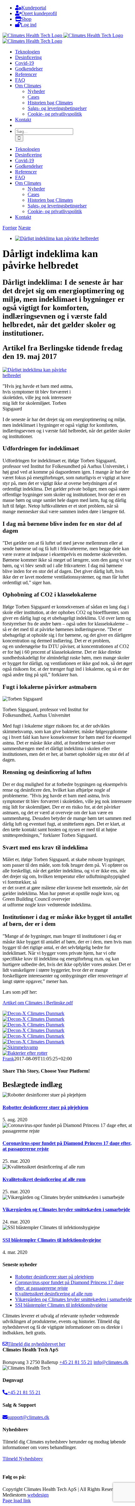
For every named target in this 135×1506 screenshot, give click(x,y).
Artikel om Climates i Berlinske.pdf (38, 1002)
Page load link (17, 1500)
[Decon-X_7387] (33, 1041)
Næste (24, 227)
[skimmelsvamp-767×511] (20, 1047)
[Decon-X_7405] (33, 1024)
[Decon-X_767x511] (33, 1013)
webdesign (38, 1495)
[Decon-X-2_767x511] (33, 1019)
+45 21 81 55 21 (75, 1362)
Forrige (10, 227)
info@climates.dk (111, 1362)
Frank (8, 1058)
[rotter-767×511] (25, 1053)
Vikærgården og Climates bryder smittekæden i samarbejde (66, 1209)
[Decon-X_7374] (33, 1036)
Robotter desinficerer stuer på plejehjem (45, 1107)
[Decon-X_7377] (33, 1030)
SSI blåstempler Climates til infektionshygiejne (52, 1240)
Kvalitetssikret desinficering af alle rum (44, 1179)
